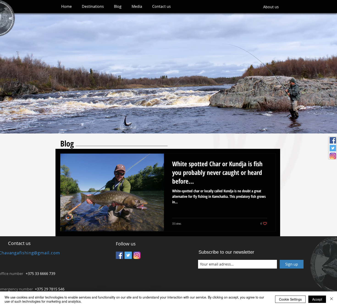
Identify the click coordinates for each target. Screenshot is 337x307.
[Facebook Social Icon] (333, 140)
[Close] (331, 299)
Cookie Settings (290, 299)
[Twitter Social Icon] (333, 148)
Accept (317, 299)
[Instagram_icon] (333, 156)
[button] (93, 6)
